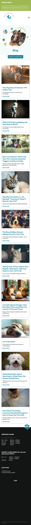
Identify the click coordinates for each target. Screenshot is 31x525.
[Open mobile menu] (28, 17)
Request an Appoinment (15, 56)
